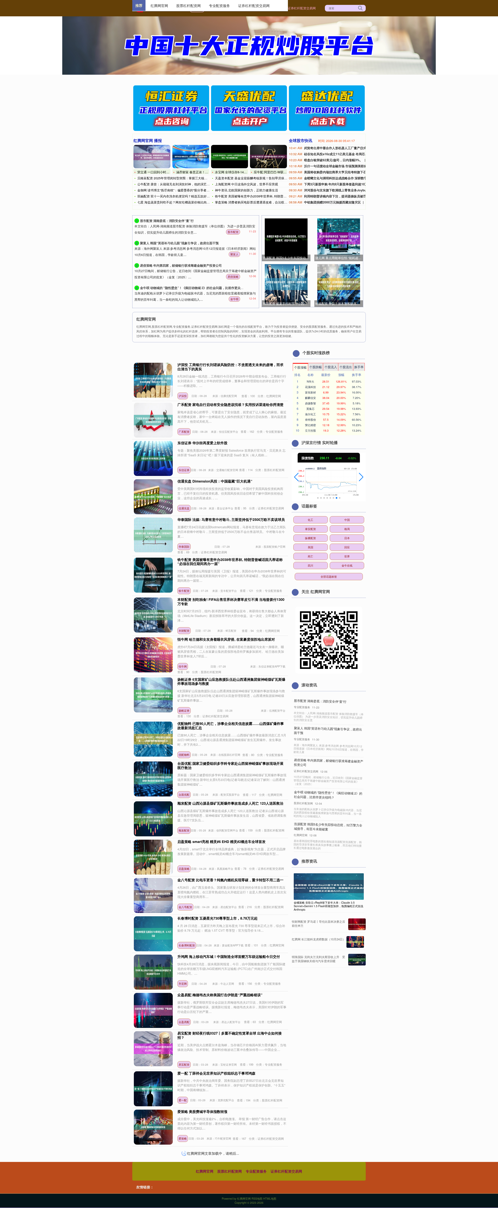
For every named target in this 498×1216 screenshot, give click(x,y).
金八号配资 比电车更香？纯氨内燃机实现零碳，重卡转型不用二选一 (230, 879)
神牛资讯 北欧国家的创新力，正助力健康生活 (246, 190)
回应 (347, 547)
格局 (347, 529)
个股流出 (345, 367)
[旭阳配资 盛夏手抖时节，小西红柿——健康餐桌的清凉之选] (286, 284)
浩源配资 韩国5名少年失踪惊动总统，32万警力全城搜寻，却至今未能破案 (286, 258)
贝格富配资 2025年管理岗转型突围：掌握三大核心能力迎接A (179, 178)
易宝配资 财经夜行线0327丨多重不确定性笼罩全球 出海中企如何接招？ (229, 1035)
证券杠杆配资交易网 (302, 8)
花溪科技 (310, 387)
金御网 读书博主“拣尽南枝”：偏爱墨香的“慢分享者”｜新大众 (178, 190)
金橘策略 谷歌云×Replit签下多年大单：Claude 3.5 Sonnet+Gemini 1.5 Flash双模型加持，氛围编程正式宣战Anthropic (328, 906)
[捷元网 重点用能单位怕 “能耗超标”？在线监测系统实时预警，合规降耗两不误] (338, 238)
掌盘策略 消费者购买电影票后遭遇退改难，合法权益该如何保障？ (260, 202)
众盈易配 (184, 1022)
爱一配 (183, 1100)
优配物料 (184, 755)
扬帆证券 (184, 710)
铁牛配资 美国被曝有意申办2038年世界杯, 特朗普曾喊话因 (255, 196)
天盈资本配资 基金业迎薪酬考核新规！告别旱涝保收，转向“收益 (259, 178)
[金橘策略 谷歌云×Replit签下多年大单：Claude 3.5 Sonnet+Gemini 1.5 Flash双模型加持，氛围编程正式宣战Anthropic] (329, 886)
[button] (296, 477)
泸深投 (183, 396)
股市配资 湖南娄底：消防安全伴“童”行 (167, 220)
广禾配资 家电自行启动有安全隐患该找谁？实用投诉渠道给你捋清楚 (230, 404)
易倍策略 (233, 277)
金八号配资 (185, 907)
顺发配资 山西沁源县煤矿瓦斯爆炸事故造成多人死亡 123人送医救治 (230, 803)
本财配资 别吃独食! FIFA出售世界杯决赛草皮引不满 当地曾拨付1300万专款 (230, 601)
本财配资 (184, 631)
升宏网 (183, 984)
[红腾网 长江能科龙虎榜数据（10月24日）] (355, 942)
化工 (310, 520)
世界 (347, 556)
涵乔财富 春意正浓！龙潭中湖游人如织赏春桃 (207, 172)
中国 (347, 520)
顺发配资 (184, 830)
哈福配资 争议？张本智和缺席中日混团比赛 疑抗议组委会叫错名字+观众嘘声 (339, 303)
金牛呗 (234, 299)
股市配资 (233, 232)
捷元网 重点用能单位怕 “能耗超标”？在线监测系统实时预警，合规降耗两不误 (339, 258)
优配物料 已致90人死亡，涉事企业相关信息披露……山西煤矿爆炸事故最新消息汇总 (230, 725)
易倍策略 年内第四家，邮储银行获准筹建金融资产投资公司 (181, 265)
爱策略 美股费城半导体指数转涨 (202, 1111)
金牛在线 (347, 565)
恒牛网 (183, 666)
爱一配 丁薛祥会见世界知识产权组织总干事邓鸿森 (216, 1073)
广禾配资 (184, 432)
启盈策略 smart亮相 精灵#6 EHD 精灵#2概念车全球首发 (221, 841)
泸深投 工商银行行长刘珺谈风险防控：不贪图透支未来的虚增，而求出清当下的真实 (230, 366)
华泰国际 (184, 546)
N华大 (310, 381)
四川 (310, 565)
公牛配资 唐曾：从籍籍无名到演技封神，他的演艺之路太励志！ (181, 184)
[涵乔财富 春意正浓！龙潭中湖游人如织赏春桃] (190, 156)
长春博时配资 (187, 945)
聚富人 (234, 254)
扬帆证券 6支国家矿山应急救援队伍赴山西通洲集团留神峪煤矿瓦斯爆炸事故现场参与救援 (231, 681)
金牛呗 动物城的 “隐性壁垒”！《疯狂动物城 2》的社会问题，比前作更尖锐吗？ (195, 288)
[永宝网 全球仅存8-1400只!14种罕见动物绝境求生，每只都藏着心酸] (229, 156)
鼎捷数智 (310, 403)
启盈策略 (184, 869)
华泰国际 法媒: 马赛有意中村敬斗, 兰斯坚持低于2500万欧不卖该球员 (231, 519)
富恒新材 (310, 392)
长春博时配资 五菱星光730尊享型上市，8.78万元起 (217, 918)
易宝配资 (184, 1064)
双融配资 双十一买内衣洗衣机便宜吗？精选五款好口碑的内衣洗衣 (182, 196)
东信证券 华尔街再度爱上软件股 (202, 442)
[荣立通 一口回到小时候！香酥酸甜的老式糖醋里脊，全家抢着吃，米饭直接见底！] (151, 156)
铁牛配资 (184, 591)
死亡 (310, 556)
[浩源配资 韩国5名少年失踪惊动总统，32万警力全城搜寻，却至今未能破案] (286, 238)
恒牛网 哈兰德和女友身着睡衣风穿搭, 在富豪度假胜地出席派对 (226, 639)
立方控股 (310, 430)
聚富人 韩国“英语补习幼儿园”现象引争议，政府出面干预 (179, 243)
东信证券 (184, 470)
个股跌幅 (315, 367)
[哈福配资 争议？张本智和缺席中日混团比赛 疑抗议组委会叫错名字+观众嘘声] (338, 284)
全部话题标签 (329, 576)
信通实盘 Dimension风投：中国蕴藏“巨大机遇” (214, 481)
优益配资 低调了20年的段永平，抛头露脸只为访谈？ (327, 799)
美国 (310, 547)
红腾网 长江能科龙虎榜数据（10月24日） (318, 939)
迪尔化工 (310, 414)
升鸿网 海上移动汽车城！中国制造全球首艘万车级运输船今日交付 (228, 956)
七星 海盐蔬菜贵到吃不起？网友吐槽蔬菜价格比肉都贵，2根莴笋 (182, 202)
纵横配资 (310, 538)
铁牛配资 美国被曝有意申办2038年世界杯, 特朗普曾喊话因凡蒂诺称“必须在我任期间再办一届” (230, 561)
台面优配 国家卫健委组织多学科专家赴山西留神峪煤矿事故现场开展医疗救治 (230, 765)
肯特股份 (310, 419)
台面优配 (184, 794)
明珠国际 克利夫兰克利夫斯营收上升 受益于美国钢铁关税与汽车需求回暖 (318, 959)
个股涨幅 (300, 367)
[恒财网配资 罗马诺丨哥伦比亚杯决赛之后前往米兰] (357, 924)
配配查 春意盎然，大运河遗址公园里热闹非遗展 (214, 1149)
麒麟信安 (310, 398)
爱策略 (183, 1138)
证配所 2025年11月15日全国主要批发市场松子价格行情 (327, 831)
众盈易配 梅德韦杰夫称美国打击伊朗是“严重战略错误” (219, 994)
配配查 (183, 1177)
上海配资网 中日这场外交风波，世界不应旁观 (246, 184)
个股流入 (330, 367)
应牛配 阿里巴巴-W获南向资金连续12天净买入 (286, 172)
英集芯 (310, 409)
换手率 (359, 367)
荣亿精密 (310, 425)
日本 (347, 538)
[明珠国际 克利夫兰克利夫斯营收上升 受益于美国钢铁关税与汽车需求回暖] (357, 959)
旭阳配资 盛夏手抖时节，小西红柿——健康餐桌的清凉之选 (286, 303)
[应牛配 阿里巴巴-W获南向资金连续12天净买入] (268, 156)
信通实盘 (184, 508)
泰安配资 (310, 529)
